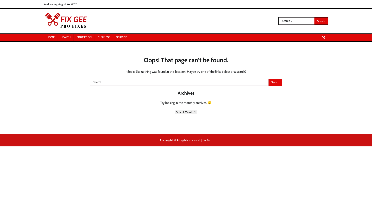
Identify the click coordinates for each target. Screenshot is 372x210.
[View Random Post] (323, 37)
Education (84, 37)
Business (104, 37)
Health (66, 37)
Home (51, 37)
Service (121, 37)
